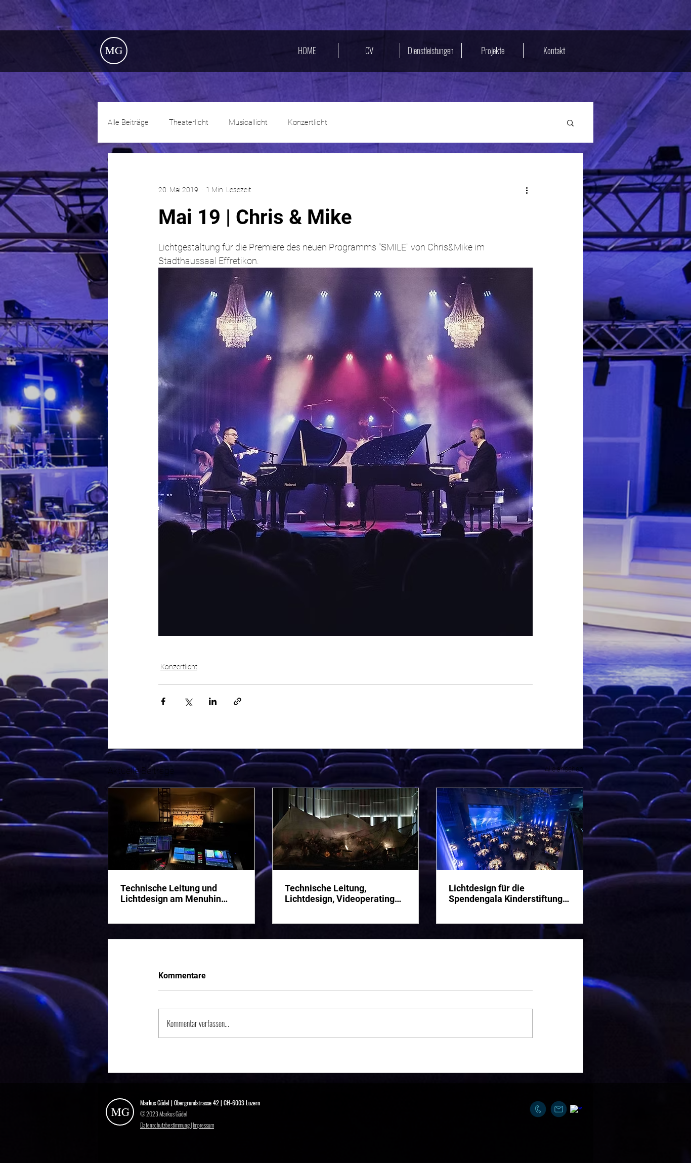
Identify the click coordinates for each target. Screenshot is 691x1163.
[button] (570, 122)
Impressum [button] (203, 1125)
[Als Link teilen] (237, 701)
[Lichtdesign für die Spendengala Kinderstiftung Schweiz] (510, 829)
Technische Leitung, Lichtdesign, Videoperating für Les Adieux (340, 893)
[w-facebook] (576, 1110)
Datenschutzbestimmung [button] (165, 1125)
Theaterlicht (188, 122)
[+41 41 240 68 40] (538, 1109)
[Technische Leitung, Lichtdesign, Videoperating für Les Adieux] (346, 829)
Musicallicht (248, 122)
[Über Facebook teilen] (163, 701)
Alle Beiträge (128, 122)
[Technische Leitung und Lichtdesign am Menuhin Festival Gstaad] (181, 829)
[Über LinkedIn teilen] (213, 701)
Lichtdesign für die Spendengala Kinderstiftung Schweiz (506, 893)
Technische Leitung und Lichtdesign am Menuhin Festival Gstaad (170, 893)
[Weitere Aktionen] (527, 190)
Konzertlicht (307, 122)
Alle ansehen (564, 769)
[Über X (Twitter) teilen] (188, 701)
